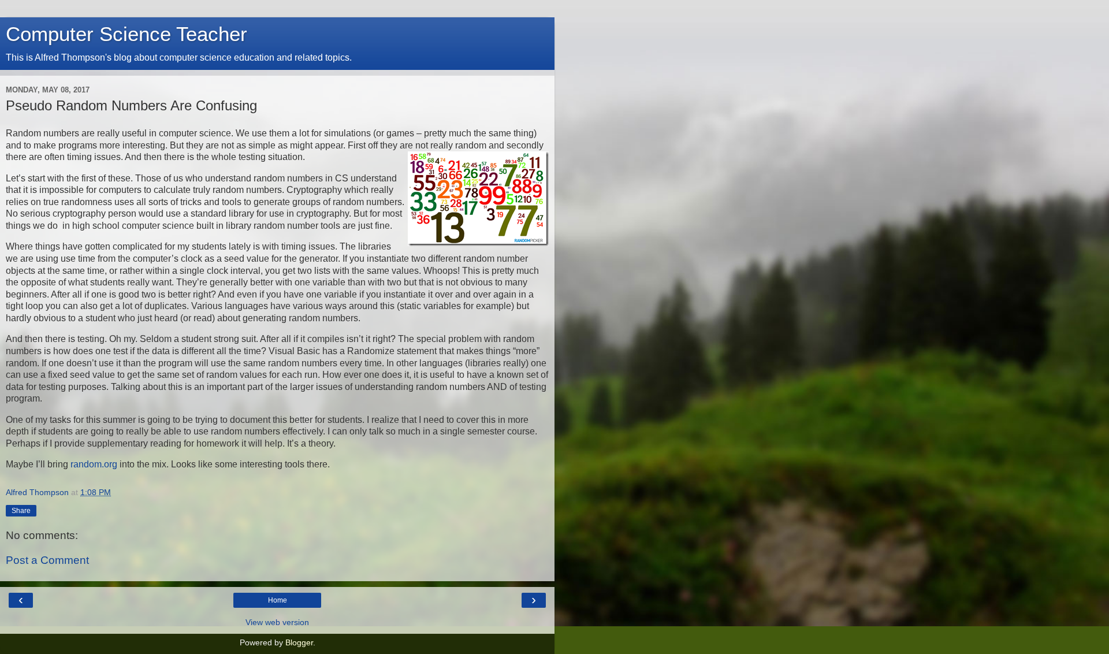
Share (21, 511)
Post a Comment (47, 560)
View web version (277, 622)
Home (277, 600)
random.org (93, 464)
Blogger (299, 642)
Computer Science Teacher (126, 34)
